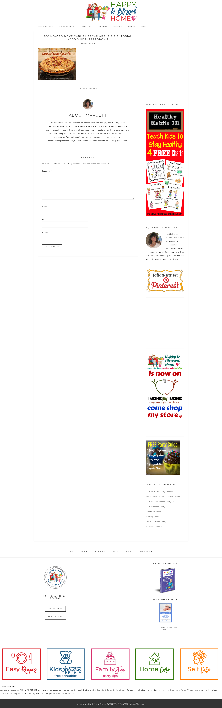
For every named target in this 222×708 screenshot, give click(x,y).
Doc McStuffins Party (156, 522)
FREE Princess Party (155, 507)
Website (45, 233)
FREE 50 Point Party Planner (159, 492)
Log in (143, 704)
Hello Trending (99, 704)
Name (45, 206)
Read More (174, 259)
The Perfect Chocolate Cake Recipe (163, 497)
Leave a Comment (88, 88)
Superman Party (153, 512)
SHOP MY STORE (55, 617)
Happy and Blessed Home (111, 11)
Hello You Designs (131, 703)
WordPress (134, 704)
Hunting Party (152, 517)
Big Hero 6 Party (154, 527)
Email (45, 219)
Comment (47, 171)
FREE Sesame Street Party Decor (161, 502)
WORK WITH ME (55, 609)
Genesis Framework (119, 704)
